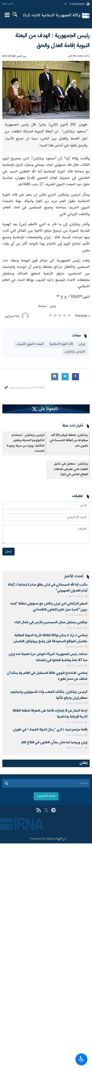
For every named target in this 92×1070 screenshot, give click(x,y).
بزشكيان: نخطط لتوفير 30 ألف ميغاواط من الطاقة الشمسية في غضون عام (69, 440)
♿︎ (81, 1059)
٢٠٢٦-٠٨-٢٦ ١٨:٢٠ (75, 735)
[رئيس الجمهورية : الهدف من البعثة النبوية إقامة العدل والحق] (46, 90)
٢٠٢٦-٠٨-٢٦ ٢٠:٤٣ (75, 596)
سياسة (42, 306)
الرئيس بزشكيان (75, 351)
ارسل (8, 551)
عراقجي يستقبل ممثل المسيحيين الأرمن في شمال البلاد (50, 622)
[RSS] (38, 811)
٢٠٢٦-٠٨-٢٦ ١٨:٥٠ (75, 722)
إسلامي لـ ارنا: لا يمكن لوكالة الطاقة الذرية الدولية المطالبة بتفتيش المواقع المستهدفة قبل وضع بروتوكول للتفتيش (50, 638)
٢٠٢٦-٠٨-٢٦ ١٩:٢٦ (75, 666)
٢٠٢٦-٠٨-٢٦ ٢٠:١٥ (75, 628)
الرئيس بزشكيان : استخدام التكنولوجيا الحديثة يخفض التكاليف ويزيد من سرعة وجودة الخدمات (25, 443)
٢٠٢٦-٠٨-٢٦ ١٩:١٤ (75, 684)
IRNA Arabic (51, 15)
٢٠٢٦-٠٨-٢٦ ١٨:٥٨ (74, 703)
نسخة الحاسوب (46, 796)
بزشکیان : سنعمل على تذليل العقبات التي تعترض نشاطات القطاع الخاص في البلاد (71, 469)
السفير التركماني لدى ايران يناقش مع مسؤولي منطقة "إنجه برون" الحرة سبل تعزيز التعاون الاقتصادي (48, 607)
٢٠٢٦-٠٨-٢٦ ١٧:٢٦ (75, 748)
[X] (46, 811)
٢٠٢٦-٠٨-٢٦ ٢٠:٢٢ (75, 615)
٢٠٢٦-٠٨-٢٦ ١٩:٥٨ (75, 647)
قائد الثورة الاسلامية (61, 344)
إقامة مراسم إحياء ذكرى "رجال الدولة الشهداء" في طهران (50, 730)
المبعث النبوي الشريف (30, 344)
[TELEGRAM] (53, 811)
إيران (53, 306)
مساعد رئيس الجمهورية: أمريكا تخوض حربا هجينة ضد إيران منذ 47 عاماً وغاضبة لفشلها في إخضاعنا (47, 657)
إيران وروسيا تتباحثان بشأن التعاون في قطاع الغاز (54, 742)
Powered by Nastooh (44, 839)
